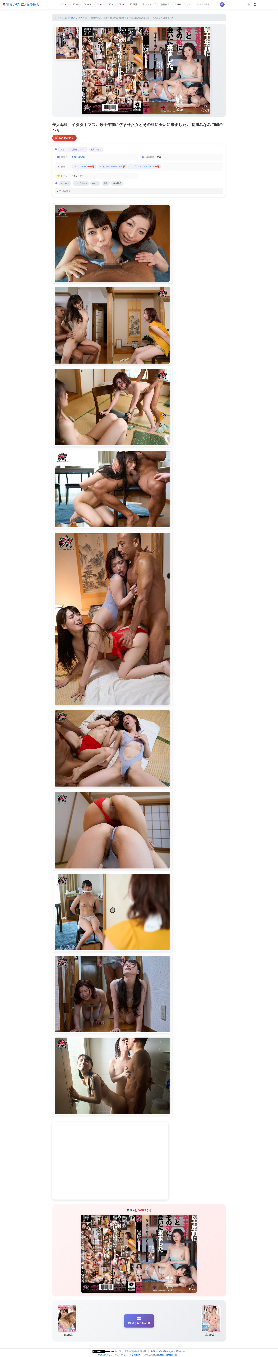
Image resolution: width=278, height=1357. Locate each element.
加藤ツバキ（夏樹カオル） (72, 149)
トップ (58, 18)
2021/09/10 (78, 157)
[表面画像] (67, 43)
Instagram (170, 1351)
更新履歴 (136, 1355)
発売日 (166, 4)
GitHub (181, 1351)
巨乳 (135, 4)
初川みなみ (70, 18)
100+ (88, 4)
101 (100, 4)
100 (123, 4)
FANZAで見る (66, 137)
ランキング (150, 4)
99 (77, 4)
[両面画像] (146, 70)
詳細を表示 (65, 191)
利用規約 (102, 1355)
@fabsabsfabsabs (167, 1355)
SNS (179, 4)
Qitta (155, 1351)
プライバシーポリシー (119, 1355)
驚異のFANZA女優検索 (22, 4)
